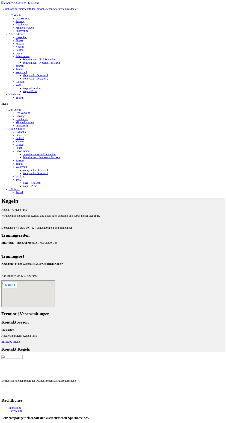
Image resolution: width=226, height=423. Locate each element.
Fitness (19, 40)
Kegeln (20, 46)
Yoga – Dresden (32, 88)
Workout (20, 81)
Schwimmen (22, 56)
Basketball (21, 37)
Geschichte (22, 24)
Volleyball (21, 72)
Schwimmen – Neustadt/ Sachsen (41, 62)
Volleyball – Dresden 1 (35, 75)
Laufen (19, 49)
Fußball (20, 43)
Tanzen (20, 65)
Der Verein (14, 14)
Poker (19, 53)
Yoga (18, 84)
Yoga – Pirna (30, 91)
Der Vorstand (23, 18)
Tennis (19, 68)
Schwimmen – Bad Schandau (39, 59)
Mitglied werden (25, 27)
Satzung (20, 21)
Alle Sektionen (16, 34)
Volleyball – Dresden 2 (35, 78)
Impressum (22, 30)
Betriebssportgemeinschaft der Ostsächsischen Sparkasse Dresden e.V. (40, 8)
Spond (19, 97)
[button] (113, 103)
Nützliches (14, 94)
